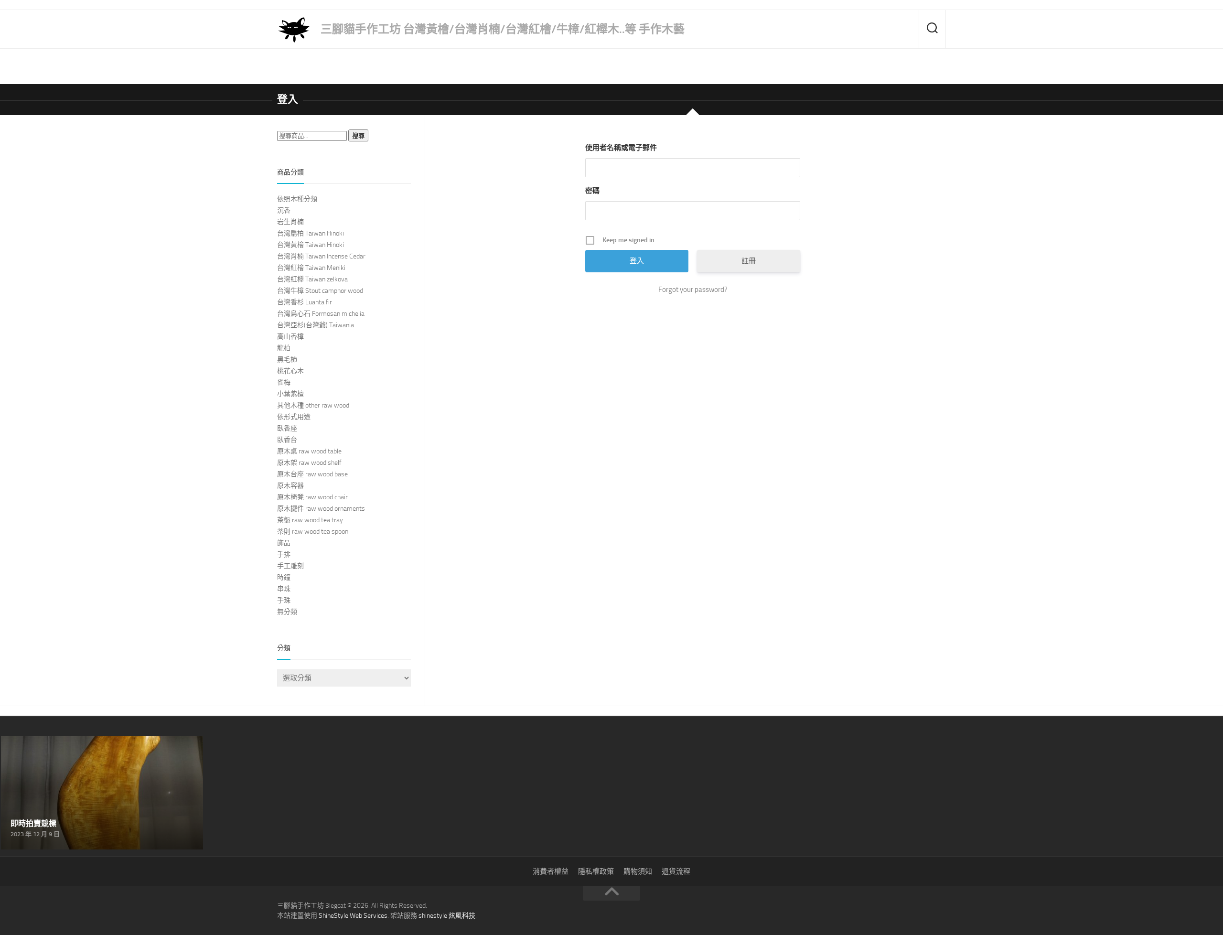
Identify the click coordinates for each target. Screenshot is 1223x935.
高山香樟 (290, 337)
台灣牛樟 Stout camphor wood (320, 291)
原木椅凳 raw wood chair (312, 497)
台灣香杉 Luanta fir (304, 302)
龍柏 (283, 348)
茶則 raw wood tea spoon (312, 531)
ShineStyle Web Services (353, 916)
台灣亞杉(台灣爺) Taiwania (315, 325)
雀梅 (283, 382)
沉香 (283, 210)
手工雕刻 (290, 566)
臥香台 (287, 440)
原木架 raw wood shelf (309, 463)
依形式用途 (294, 417)
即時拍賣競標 (24, 741)
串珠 (283, 589)
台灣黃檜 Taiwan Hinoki (310, 245)
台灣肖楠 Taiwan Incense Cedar (321, 256)
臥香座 (287, 428)
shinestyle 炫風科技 (446, 916)
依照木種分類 (297, 199)
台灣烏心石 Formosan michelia (321, 314)
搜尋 (358, 136)
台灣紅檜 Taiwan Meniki (311, 268)
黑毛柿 (287, 359)
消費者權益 (551, 871)
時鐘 (283, 577)
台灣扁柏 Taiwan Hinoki (310, 233)
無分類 (287, 612)
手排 (283, 554)
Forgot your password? (693, 289)
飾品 (283, 543)
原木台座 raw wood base (312, 474)
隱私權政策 (596, 871)
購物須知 (637, 871)
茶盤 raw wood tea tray (310, 520)
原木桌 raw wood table (309, 451)
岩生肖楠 (290, 222)
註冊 (748, 261)
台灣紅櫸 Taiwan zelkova (312, 279)
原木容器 (290, 486)
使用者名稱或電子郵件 (621, 147)
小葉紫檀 (290, 394)
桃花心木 (290, 371)
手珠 (283, 600)
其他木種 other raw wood (313, 405)
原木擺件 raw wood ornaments (321, 509)
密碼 (592, 190)
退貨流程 (676, 871)
